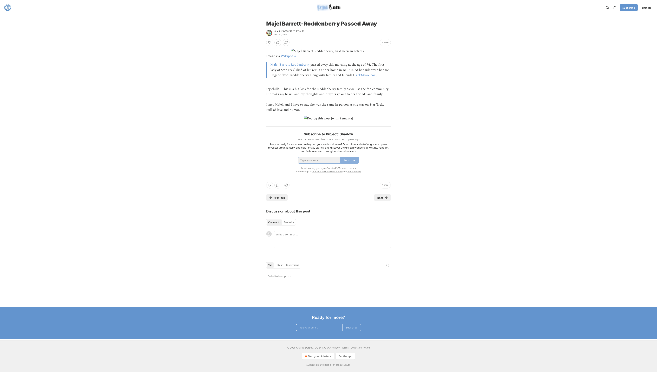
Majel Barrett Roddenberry (290, 64)
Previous (279, 197)
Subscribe (628, 7)
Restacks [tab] (289, 222)
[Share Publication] (614, 7)
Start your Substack (319, 356)
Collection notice (360, 347)
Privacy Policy (354, 171)
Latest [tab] (279, 265)
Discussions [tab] (292, 265)
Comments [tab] (274, 222)
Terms (345, 347)
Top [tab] (270, 265)
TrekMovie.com (365, 75)
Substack (311, 364)
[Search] (607, 7)
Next (380, 197)
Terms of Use (345, 168)
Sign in (646, 7)
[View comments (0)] (277, 42)
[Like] (269, 42)
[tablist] (281, 222)
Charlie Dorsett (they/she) (289, 31)
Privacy (336, 347)
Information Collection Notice (327, 171)
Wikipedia (288, 56)
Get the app (345, 356)
